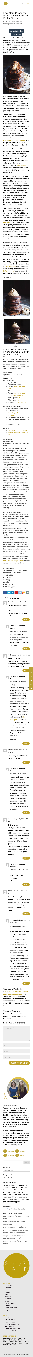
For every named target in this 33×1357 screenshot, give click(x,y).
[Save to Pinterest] (31, 677)
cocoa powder (18, 391)
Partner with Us (10, 1320)
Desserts (14, 21)
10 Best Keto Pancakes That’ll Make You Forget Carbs (15, 993)
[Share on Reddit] (31, 684)
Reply (26, 619)
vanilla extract (21, 402)
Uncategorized (8, 24)
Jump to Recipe (16, 31)
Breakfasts (6, 21)
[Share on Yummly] (31, 688)
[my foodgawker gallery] (16, 1209)
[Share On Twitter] (9, 592)
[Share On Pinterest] (16, 592)
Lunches (7, 1301)
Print (17, 346)
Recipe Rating (8, 1023)
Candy (7, 1294)
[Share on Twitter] (31, 673)
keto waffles (11, 266)
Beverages (8, 1290)
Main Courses (9, 1303)
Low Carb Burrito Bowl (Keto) (14, 1227)
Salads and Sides (11, 1308)
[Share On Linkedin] (12, 592)
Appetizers (8, 1285)
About (7, 1318)
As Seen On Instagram (12, 1324)
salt (18, 400)
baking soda (21, 398)
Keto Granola (8, 271)
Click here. (12, 1345)
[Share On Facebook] (5, 592)
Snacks (7, 1305)
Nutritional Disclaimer (12, 1331)
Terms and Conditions (13, 1329)
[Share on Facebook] (31, 669)
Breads (7, 1292)
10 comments (18, 24)
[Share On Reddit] (20, 592)
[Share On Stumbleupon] (23, 592)
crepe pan (7, 222)
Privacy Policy (9, 1326)
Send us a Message (11, 1322)
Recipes (19, 21)
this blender (21, 165)
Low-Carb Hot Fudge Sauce (14, 140)
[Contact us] (27, 592)
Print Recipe (16, 34)
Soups (7, 1310)
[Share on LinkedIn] (31, 680)
